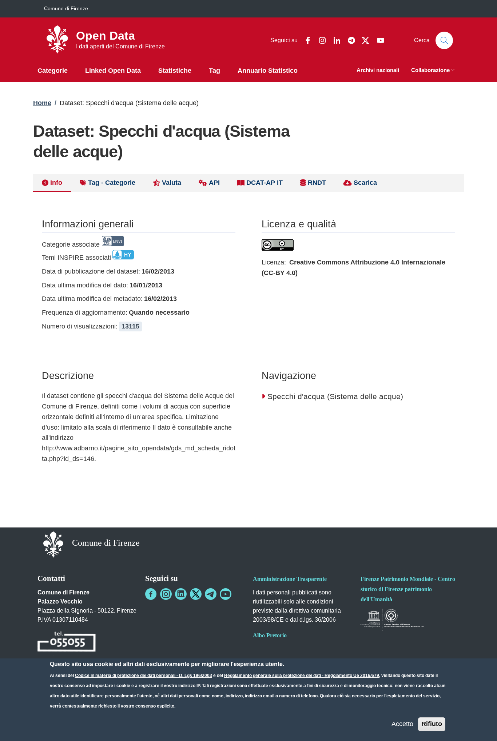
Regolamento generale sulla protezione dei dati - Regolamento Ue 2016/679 (301, 675)
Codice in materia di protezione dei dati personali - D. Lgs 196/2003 (143, 675)
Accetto (402, 724)
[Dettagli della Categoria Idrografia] (123, 257)
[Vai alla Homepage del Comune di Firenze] (53, 544)
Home (42, 103)
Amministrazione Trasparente (290, 579)
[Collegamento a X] (196, 594)
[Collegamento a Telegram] (210, 594)
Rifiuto (431, 724)
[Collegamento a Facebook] (151, 594)
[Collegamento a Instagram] (166, 594)
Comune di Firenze (66, 8)
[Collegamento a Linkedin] (181, 594)
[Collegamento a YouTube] (225, 594)
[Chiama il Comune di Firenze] (66, 643)
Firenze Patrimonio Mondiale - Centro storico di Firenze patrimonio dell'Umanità (408, 589)
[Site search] (444, 40)
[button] (434, 70)
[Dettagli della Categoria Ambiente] (112, 244)
